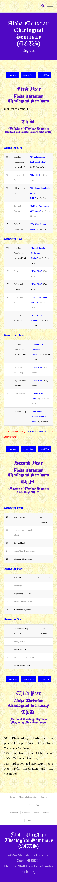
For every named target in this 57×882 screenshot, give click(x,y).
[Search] (41, 6)
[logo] (23, 8)
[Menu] (48, 6)
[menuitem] (41, 6)
